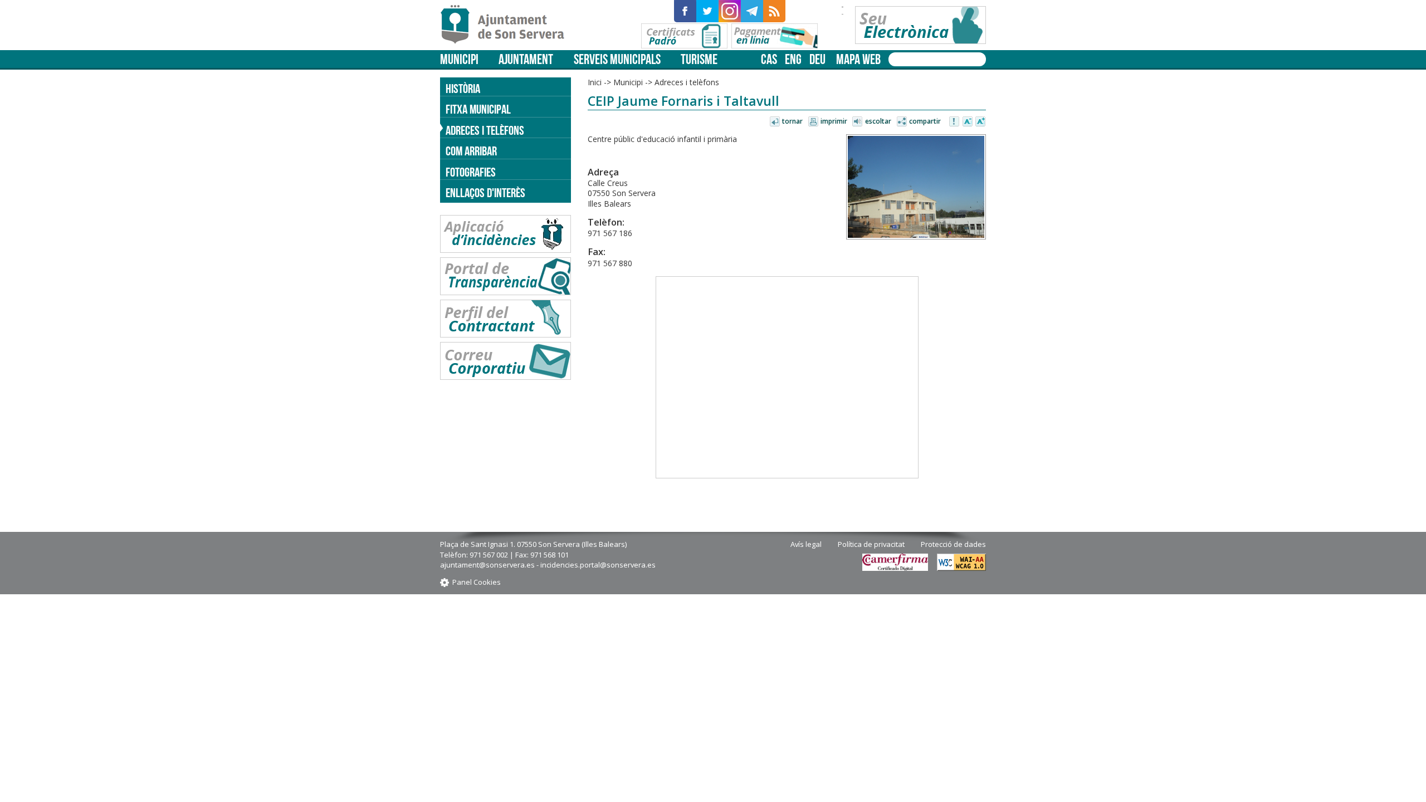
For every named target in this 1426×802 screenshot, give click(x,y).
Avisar (954, 122)
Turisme (699, 59)
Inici (595, 82)
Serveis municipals (617, 59)
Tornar (792, 121)
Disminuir (967, 122)
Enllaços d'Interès (485, 192)
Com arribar (471, 151)
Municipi (459, 59)
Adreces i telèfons (485, 130)
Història (463, 88)
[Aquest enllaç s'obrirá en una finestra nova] (685, 11)
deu (817, 59)
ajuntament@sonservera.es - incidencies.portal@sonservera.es (548, 565)
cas (769, 59)
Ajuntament (526, 59)
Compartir (925, 121)
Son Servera (507, 25)
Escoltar (878, 121)
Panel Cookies (476, 582)
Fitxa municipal (478, 109)
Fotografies (471, 172)
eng (793, 59)
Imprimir (834, 121)
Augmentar (980, 122)
